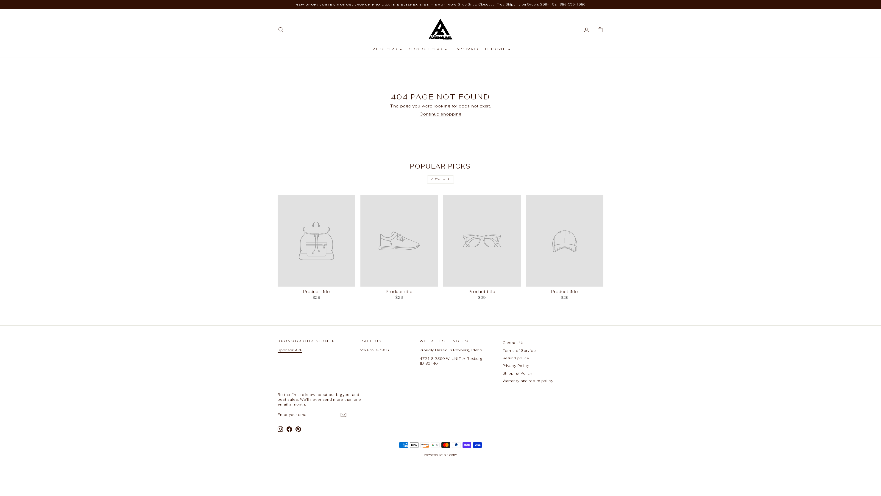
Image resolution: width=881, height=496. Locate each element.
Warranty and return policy (528, 381)
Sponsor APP (290, 350)
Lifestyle (496, 49)
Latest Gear (385, 49)
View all (441, 179)
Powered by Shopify (440, 455)
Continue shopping (440, 114)
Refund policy (516, 358)
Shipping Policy (518, 373)
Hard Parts (466, 49)
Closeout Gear (426, 49)
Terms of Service (519, 350)
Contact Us (514, 343)
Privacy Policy (516, 366)
